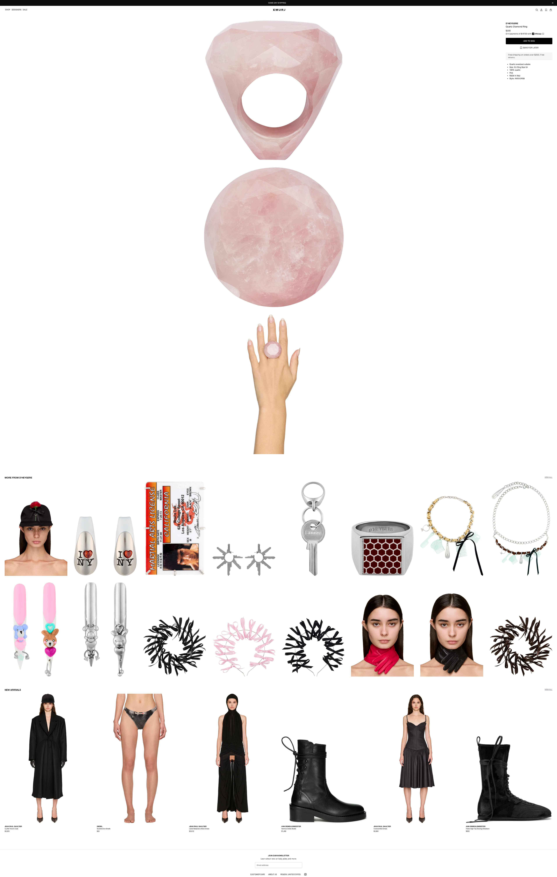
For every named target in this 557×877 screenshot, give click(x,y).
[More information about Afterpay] (543, 34)
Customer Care (257, 874)
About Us (272, 874)
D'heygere (512, 23)
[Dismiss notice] (552, 2)
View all (548, 477)
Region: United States (290, 874)
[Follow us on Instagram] (305, 874)
